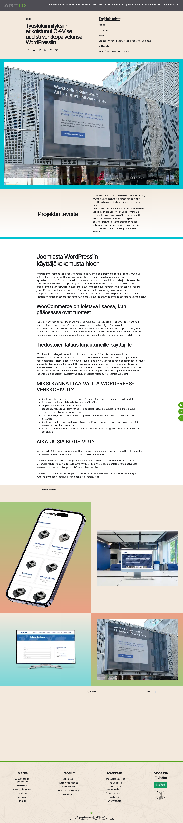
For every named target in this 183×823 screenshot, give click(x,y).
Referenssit (117, 4)
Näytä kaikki (91, 691)
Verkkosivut (54, 4)
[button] (28, 49)
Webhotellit (151, 4)
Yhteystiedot (168, 4)
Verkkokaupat (73, 4)
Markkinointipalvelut (96, 4)
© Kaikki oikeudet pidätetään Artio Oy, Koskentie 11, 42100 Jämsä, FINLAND (91, 818)
